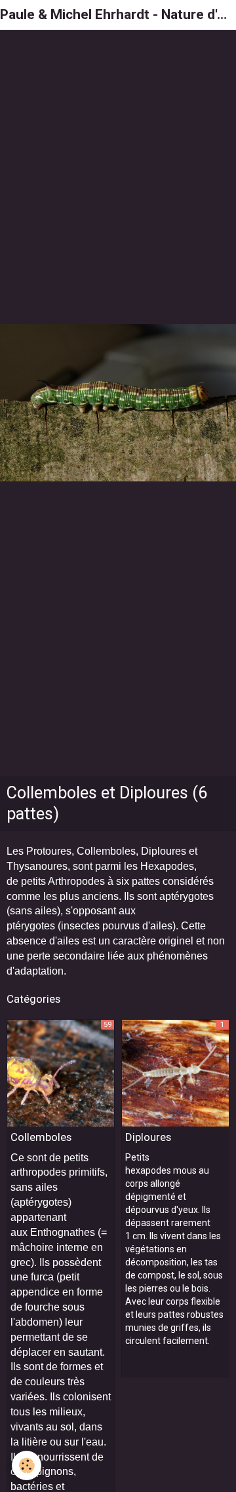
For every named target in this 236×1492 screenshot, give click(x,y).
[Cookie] (26, 1465)
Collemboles (40, 1137)
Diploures (148, 1137)
